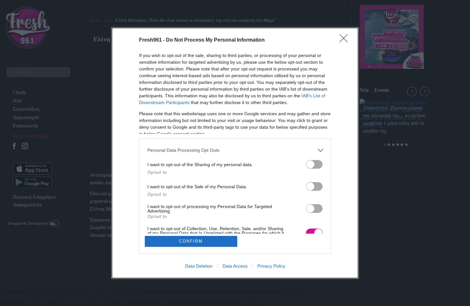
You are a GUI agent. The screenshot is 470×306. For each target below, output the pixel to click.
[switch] (314, 164)
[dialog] (235, 153)
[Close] (346, 40)
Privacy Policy (271, 266)
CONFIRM (191, 241)
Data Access (235, 266)
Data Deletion (199, 266)
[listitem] (235, 150)
